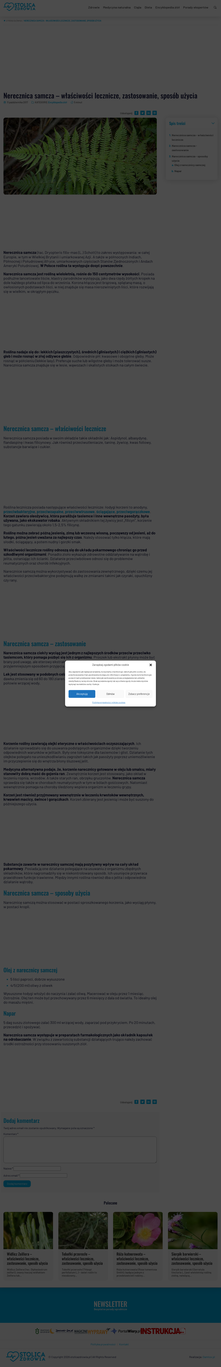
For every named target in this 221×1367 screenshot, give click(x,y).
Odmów (110, 693)
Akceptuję (82, 693)
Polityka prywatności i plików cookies (108, 702)
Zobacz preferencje (139, 693)
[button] (150, 665)
